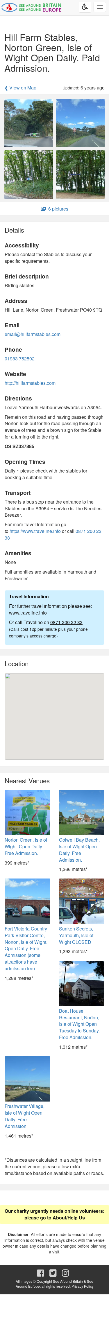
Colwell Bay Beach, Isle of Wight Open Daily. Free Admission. (79, 849)
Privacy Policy (83, 1286)
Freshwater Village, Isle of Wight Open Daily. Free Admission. (24, 1116)
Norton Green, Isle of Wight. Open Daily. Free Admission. (26, 846)
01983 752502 (20, 358)
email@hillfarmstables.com (32, 334)
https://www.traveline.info (35, 531)
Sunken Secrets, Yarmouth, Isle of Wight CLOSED (76, 935)
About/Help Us (69, 1217)
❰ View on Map (20, 88)
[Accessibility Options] (85, 7)
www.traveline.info (28, 612)
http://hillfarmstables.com (30, 383)
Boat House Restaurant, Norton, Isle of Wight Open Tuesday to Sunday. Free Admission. (79, 1024)
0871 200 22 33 (66, 622)
